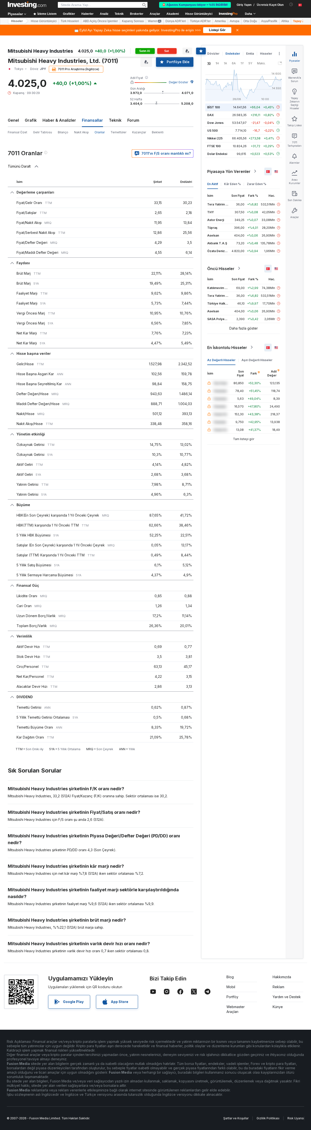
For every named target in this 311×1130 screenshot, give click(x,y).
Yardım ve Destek (287, 997)
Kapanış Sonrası (133, 21)
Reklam (278, 987)
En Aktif (212, 184)
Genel (13, 120)
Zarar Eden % (256, 184)
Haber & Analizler (59, 120)
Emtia (250, 53)
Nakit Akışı (81, 132)
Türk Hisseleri (70, 21)
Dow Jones (215, 122)
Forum (133, 120)
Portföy (232, 997)
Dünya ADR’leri (175, 21)
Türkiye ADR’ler (200, 21)
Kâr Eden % (232, 184)
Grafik (31, 120)
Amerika (220, 21)
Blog (230, 977)
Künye (278, 1007)
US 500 (212, 130)
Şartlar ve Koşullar (236, 1118)
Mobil (230, 987)
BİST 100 (213, 107)
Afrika (285, 21)
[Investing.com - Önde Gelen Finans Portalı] (27, 4)
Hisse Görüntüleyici (198, 14)
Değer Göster (178, 82)
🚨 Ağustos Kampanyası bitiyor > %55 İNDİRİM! (195, 5)
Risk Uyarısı (295, 1118)
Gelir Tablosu (42, 132)
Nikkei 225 (215, 138)
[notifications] (291, 4)
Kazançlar (139, 132)
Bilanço (63, 132)
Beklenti (158, 132)
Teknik (115, 120)
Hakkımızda (282, 977)
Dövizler (213, 53)
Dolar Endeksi (217, 153)
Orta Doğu (250, 21)
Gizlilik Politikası (268, 1118)
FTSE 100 (214, 146)
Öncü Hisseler (220, 268)
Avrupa (234, 21)
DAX (210, 115)
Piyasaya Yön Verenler (229, 171)
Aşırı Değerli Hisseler (257, 360)
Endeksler (232, 53)
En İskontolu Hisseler (227, 347)
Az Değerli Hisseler (221, 360)
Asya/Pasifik (269, 21)
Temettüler (118, 132)
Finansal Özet (17, 132)
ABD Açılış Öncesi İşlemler (100, 21)
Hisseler (17, 21)
